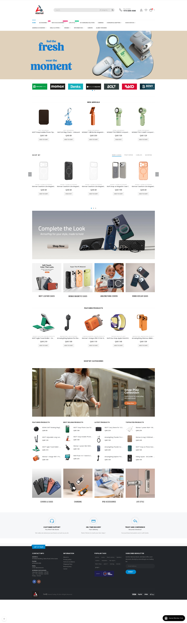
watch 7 (106, 564)
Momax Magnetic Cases (78, 296)
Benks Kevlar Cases (140, 296)
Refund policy (67, 566)
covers (103, 557)
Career (65, 569)
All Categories (104, 10)
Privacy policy (67, 559)
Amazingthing (64, 336)
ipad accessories (109, 501)
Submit (130, 572)
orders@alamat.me (38, 567)
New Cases (116, 155)
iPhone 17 (38, 184)
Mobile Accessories (46, 184)
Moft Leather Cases (47, 296)
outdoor (97, 560)
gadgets (97, 567)
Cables (139, 155)
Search (113, 10)
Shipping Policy (67, 564)
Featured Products (49, 336)
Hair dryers (112, 560)
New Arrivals (45, 130)
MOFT (39, 130)
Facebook (34, 582)
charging (78, 501)
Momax (90, 130)
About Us (66, 557)
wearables (104, 560)
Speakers (119, 557)
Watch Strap (98, 564)
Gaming (112, 564)
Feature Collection (38, 336)
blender (118, 564)
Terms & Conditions (69, 562)
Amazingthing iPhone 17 (147, 336)
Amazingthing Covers (109, 296)
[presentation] (1, 55)
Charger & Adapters (87, 336)
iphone (97, 557)
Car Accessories (72, 336)
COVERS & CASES (46, 501)
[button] (92, 90)
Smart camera (110, 557)
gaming (148, 155)
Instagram (39, 582)
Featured (128, 155)
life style (140, 501)
